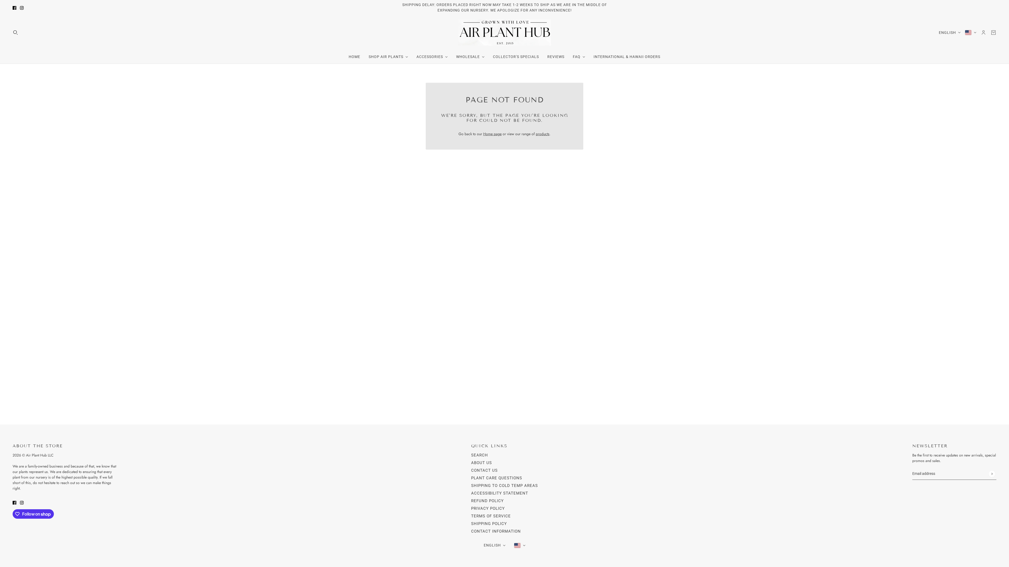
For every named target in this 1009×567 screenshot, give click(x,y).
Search (479, 455)
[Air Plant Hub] (504, 32)
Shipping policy (489, 523)
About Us (481, 462)
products (542, 133)
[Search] (15, 32)
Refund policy (487, 500)
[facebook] (14, 8)
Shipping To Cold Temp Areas (504, 485)
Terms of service (491, 516)
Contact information (496, 531)
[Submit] (991, 473)
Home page (492, 133)
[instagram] (22, 8)
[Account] (983, 32)
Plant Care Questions (496, 478)
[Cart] (993, 32)
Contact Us (484, 470)
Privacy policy (488, 508)
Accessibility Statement (499, 493)
